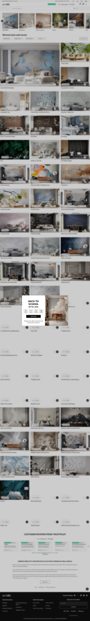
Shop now (33, 316)
